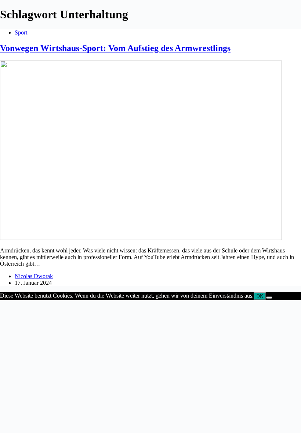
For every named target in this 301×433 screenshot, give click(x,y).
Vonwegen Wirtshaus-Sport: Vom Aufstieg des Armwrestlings (115, 48)
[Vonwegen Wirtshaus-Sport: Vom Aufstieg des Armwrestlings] (141, 238)
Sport (21, 32)
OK (260, 296)
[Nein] (269, 297)
